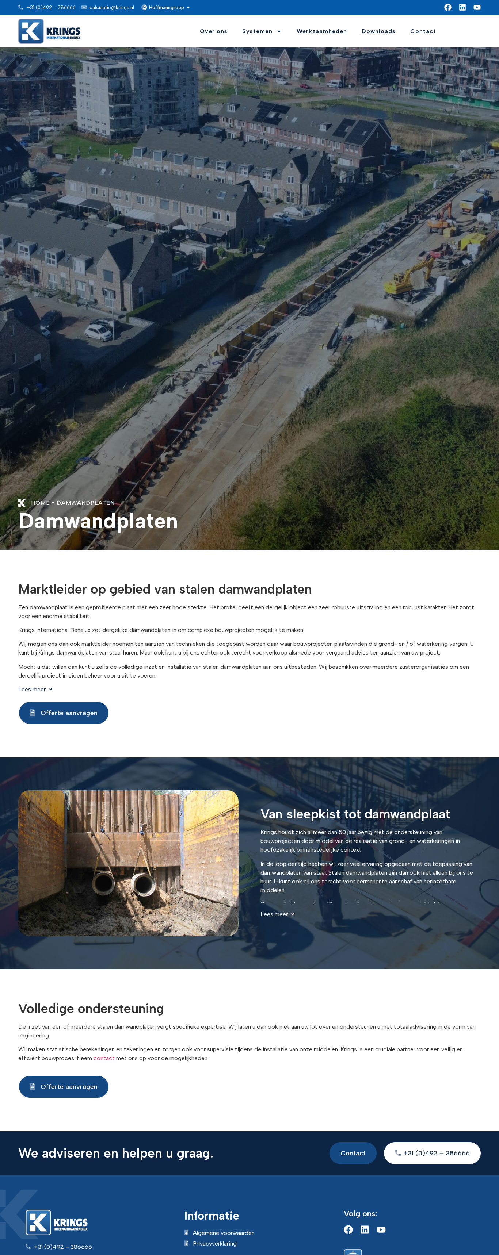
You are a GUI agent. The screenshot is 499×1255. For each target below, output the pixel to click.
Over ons (214, 31)
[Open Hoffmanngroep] (188, 7)
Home (40, 502)
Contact (423, 31)
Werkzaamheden (322, 31)
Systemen (257, 31)
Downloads (379, 31)
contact (104, 1058)
